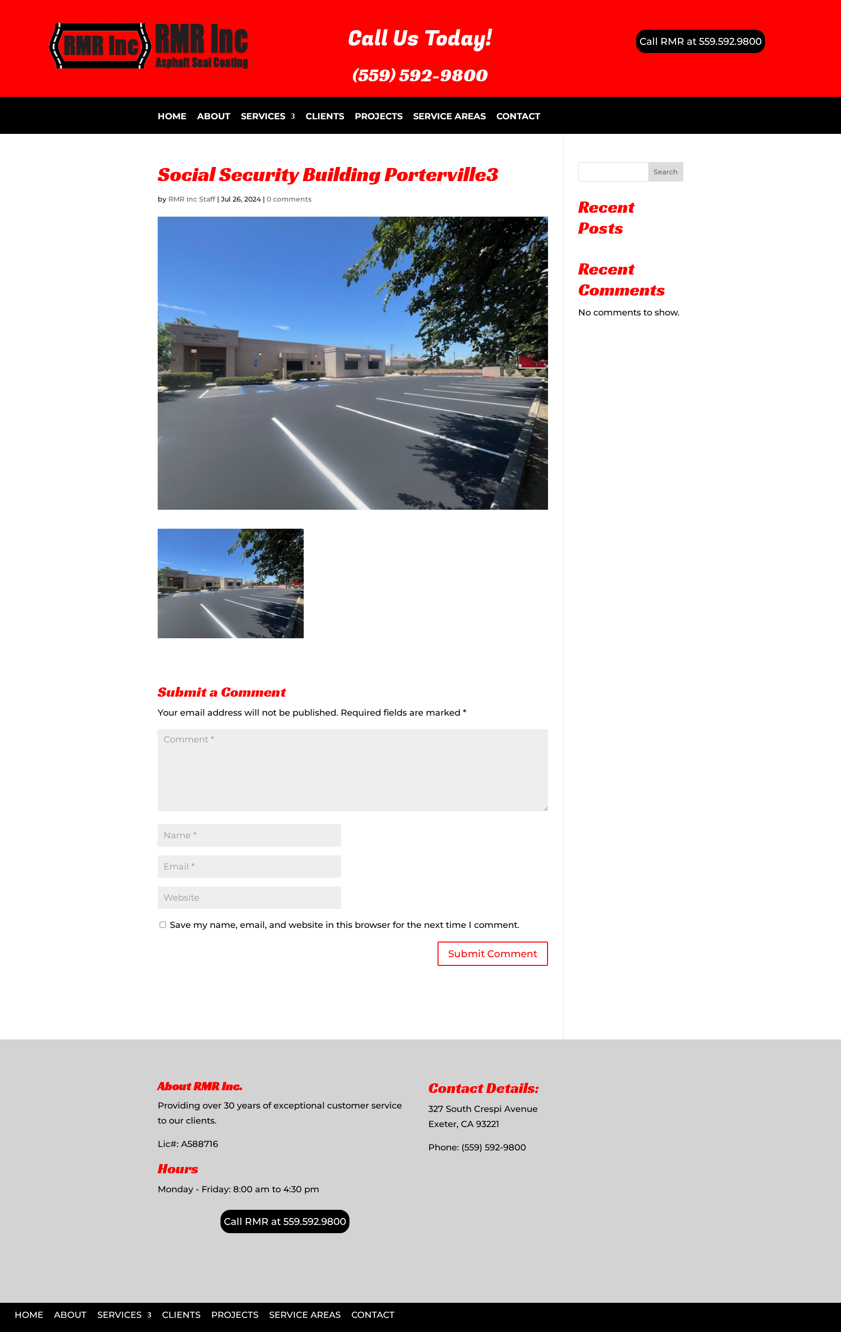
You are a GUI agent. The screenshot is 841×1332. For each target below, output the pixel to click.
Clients (325, 117)
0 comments (289, 199)
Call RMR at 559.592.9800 (701, 41)
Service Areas (449, 117)
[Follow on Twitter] (828, 1310)
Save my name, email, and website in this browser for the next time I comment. (344, 925)
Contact (518, 117)
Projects (378, 117)
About (213, 117)
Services (263, 117)
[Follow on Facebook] (808, 1310)
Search (666, 171)
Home (172, 117)
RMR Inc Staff (191, 199)
